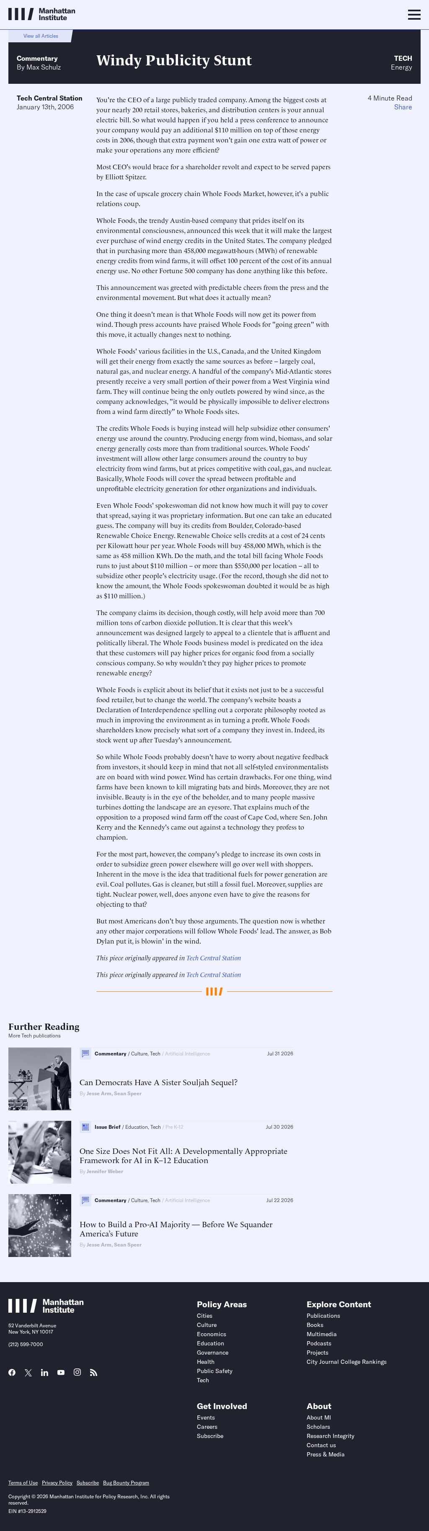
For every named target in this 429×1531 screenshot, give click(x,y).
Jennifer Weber (105, 1171)
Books (315, 1325)
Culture (207, 1325)
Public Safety (215, 1371)
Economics (211, 1334)
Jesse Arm (99, 1093)
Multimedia (322, 1334)
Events (206, 1417)
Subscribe (210, 1436)
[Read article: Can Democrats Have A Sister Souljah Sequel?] (39, 1078)
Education (210, 1343)
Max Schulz (43, 67)
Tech (403, 58)
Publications (323, 1315)
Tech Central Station (50, 98)
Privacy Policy (57, 1482)
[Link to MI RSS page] (93, 1375)
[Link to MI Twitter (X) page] (28, 1373)
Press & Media (326, 1454)
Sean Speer (128, 1093)
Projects (317, 1352)
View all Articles (40, 36)
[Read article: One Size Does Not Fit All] (39, 1152)
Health (205, 1361)
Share (403, 107)
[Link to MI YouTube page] (61, 1373)
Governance (212, 1352)
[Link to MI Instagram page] (77, 1375)
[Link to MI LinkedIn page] (44, 1375)
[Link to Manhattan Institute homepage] (46, 1310)
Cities (204, 1315)
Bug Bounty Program (126, 1482)
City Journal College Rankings (347, 1361)
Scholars (318, 1426)
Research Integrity (330, 1436)
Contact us (321, 1445)
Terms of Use (23, 1482)
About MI (319, 1417)
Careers (207, 1426)
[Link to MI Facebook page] (12, 1375)
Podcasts (319, 1343)
